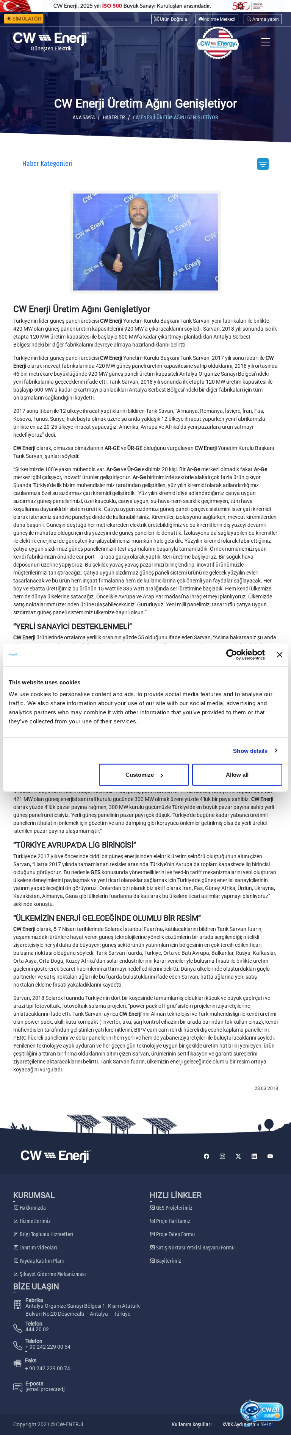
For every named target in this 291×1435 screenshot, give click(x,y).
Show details (250, 750)
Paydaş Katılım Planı (41, 1261)
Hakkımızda (32, 1208)
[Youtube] (270, 1156)
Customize (139, 774)
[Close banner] (279, 654)
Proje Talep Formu (175, 1234)
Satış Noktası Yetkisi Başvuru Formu (195, 1247)
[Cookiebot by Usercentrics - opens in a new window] (232, 654)
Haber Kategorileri (47, 164)
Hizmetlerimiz (35, 1221)
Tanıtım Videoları (38, 1247)
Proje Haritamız (172, 1221)
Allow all (237, 774)
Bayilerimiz (168, 1261)
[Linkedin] (254, 1156)
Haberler (114, 117)
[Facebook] (206, 1156)
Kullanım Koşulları (192, 1424)
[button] (263, 19)
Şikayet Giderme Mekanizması (52, 1274)
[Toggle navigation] (265, 43)
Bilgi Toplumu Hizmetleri (46, 1234)
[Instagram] (222, 1156)
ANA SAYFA (84, 117)
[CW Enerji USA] (218, 43)
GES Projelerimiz (173, 1208)
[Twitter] (238, 1156)
